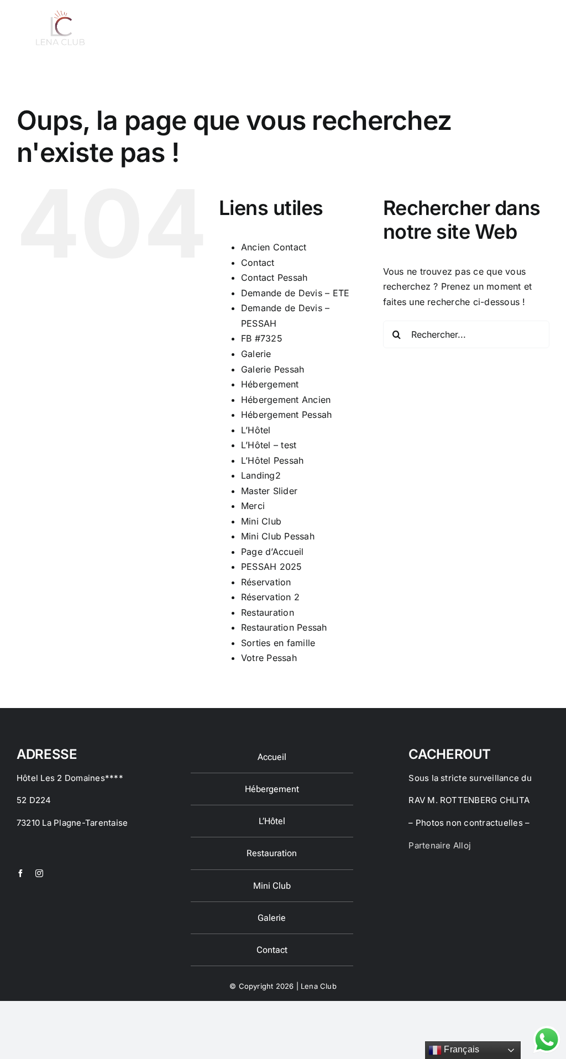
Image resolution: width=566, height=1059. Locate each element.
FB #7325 (261, 338)
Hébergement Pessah (286, 414)
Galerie (256, 353)
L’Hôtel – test (268, 444)
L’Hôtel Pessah (272, 460)
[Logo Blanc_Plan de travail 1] (59, 13)
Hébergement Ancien (286, 399)
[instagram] (39, 873)
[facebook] (20, 873)
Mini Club (261, 521)
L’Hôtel (256, 430)
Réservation (266, 582)
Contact (258, 262)
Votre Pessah (269, 657)
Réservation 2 (270, 596)
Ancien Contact (273, 247)
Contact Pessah (274, 277)
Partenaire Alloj (439, 845)
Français (460, 1049)
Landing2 (261, 475)
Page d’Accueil (272, 551)
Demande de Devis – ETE (295, 292)
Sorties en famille (278, 642)
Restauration (267, 612)
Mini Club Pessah (278, 536)
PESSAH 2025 (271, 566)
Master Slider (269, 490)
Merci (253, 505)
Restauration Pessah (284, 627)
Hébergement (270, 384)
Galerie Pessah (272, 369)
